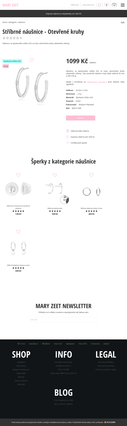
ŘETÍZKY (21, 344)
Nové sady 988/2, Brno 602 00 (64, 373)
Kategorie (21, 362)
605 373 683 (63, 369)
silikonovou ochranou (97, 82)
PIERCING (95, 344)
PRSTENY (58, 344)
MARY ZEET (20, 5)
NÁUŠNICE (33, 344)
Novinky (21, 377)
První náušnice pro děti (63, 400)
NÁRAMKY (70, 344)
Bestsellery (21, 366)
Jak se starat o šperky (64, 404)
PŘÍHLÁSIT (75, 5)
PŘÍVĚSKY (46, 344)
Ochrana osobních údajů (105, 369)
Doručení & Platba (105, 362)
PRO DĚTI (83, 344)
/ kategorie (12, 22)
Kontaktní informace (63, 362)
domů (4, 22)
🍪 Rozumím (109, 422)
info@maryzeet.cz (63, 366)
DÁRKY (106, 344)
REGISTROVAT (88, 5)
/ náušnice (21, 22)
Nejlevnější (21, 373)
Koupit (80, 118)
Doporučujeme (21, 380)
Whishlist (21, 384)
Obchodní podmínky (105, 366)
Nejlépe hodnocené (21, 369)
